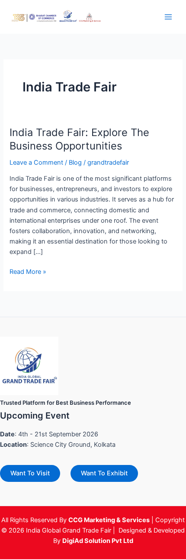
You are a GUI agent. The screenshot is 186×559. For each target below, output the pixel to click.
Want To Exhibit (104, 473)
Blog (75, 162)
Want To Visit (30, 473)
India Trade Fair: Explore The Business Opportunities (79, 139)
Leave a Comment (36, 162)
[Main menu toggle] (168, 17)
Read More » (28, 271)
